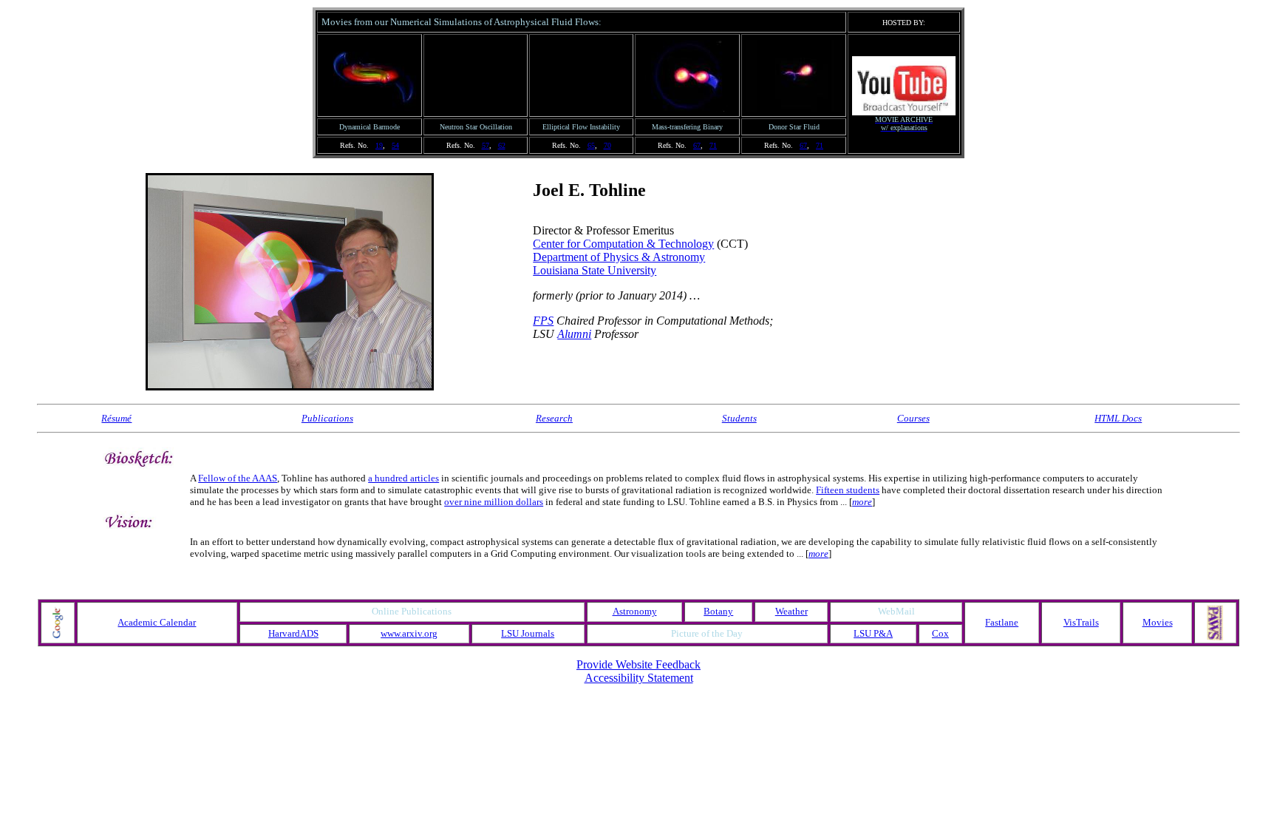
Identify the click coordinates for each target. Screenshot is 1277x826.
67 (697, 145)
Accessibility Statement (639, 677)
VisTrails (1081, 622)
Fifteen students (847, 489)
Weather (791, 611)
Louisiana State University (594, 270)
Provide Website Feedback (638, 664)
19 (379, 145)
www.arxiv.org (409, 633)
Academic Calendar (157, 622)
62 (501, 145)
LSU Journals (527, 633)
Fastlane (1001, 622)
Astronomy (635, 611)
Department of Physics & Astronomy (619, 257)
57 (485, 145)
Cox (940, 633)
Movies (1158, 622)
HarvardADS (293, 633)
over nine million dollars (493, 501)
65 (591, 145)
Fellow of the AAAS (237, 478)
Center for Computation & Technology (623, 243)
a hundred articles (403, 478)
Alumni (574, 334)
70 (607, 145)
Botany (718, 611)
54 (395, 145)
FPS (543, 320)
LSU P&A (873, 633)
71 (713, 145)
